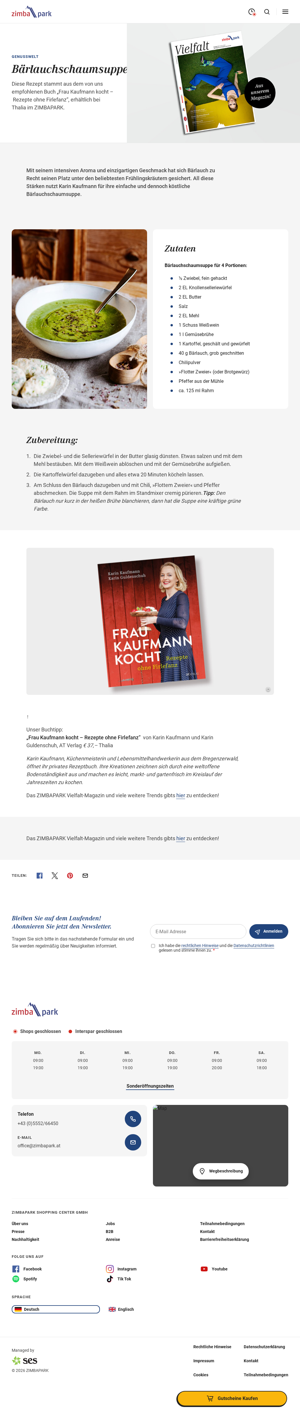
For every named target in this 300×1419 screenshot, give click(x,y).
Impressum (203, 1360)
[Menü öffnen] (285, 12)
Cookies (200, 1374)
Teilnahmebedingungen (266, 1374)
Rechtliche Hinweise (212, 1346)
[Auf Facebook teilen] (39, 875)
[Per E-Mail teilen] (85, 875)
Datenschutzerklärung (264, 1346)
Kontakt (251, 1360)
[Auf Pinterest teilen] (70, 875)
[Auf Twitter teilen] (54, 875)
